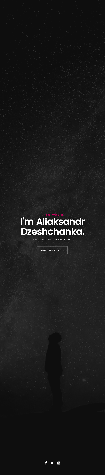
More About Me (51, 250)
